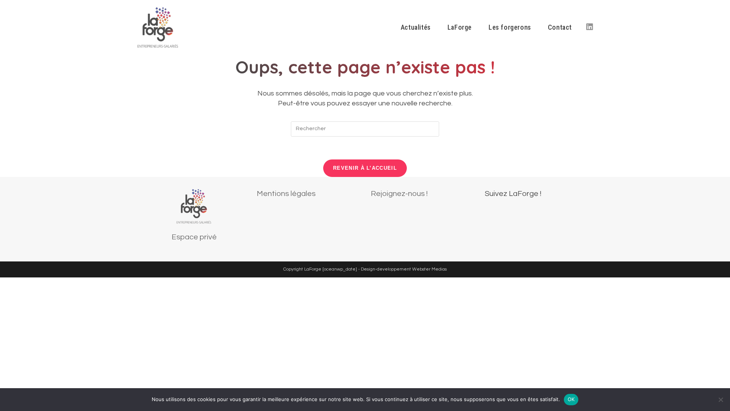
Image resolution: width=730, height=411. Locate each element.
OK (571, 399)
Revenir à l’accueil (365, 168)
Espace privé (194, 237)
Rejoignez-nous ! (399, 194)
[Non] (720, 399)
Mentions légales (286, 194)
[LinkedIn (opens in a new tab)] (589, 27)
